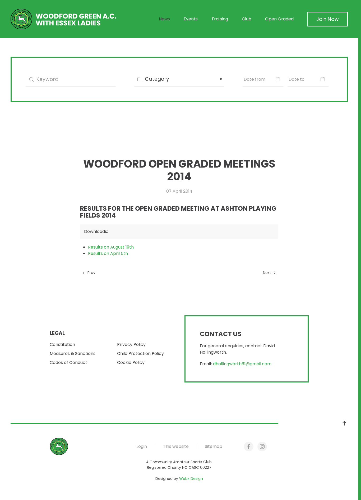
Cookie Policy (131, 362)
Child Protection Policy (140, 353)
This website (176, 446)
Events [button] (191, 19)
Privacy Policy (131, 344)
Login (141, 446)
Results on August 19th (111, 247)
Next (267, 272)
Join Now (327, 19)
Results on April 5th (108, 253)
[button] (344, 423)
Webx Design (191, 478)
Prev (91, 272)
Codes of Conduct (68, 362)
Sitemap (213, 446)
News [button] (164, 19)
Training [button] (219, 19)
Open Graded (279, 19)
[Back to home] (63, 19)
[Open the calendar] (277, 79)
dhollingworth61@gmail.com (242, 364)
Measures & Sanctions (72, 353)
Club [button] (246, 19)
